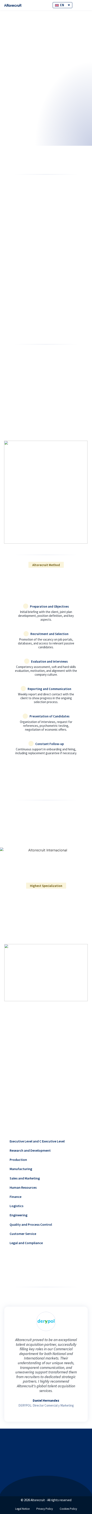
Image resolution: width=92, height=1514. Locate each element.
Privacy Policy (44, 1509)
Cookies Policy (68, 1509)
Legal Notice (22, 1509)
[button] (8, 1359)
